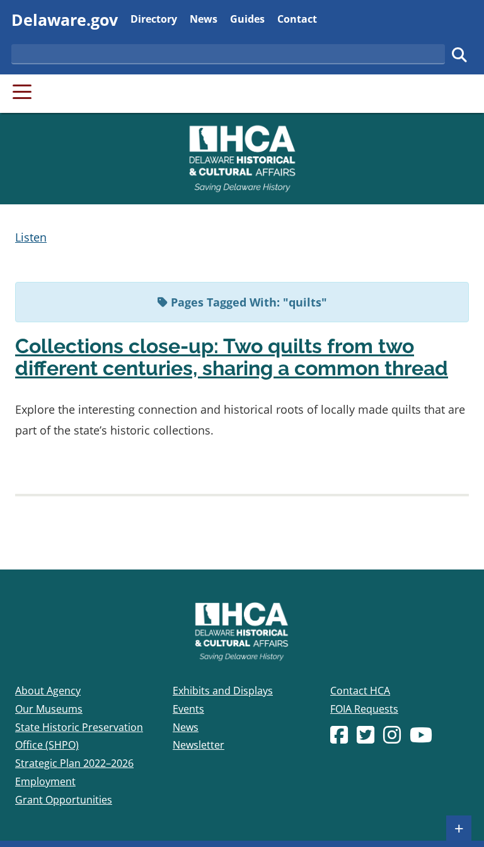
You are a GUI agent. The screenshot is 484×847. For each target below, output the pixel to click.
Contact (297, 18)
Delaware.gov (64, 19)
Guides (247, 18)
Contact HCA (360, 691)
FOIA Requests (364, 709)
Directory (153, 18)
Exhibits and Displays (223, 691)
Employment (45, 781)
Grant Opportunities (63, 800)
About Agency (48, 691)
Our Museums (49, 709)
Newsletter (198, 745)
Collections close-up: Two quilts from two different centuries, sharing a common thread (231, 357)
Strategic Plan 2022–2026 (74, 763)
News (203, 18)
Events (188, 709)
